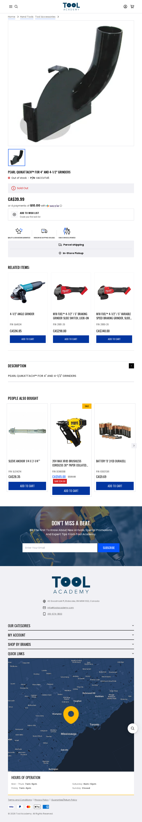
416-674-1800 (54, 613)
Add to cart (27, 486)
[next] (134, 445)
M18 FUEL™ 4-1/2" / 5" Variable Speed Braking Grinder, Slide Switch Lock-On (113, 318)
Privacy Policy (41, 799)
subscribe (109, 548)
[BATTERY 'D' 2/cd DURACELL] (114, 447)
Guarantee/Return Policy (64, 799)
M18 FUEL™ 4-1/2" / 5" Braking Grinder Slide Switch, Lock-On (71, 316)
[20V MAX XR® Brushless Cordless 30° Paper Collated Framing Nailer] (71, 450)
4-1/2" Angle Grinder (22, 314)
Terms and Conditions (20, 799)
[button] (35, 206)
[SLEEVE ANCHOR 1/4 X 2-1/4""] (27, 447)
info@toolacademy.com (60, 607)
